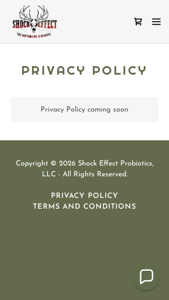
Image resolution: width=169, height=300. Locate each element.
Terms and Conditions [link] (84, 206)
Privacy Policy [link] (84, 196)
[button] (156, 22)
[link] (33, 22)
